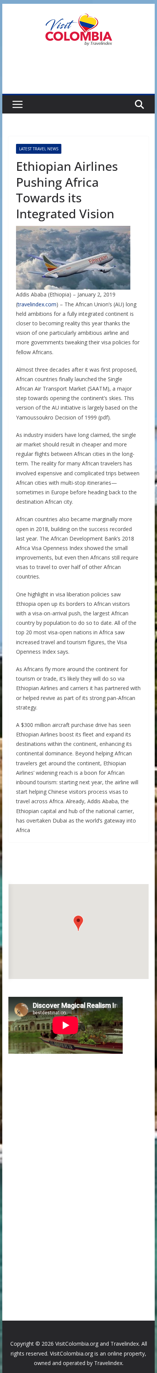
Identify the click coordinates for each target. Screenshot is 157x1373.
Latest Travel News (38, 148)
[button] (78, 923)
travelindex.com (37, 304)
